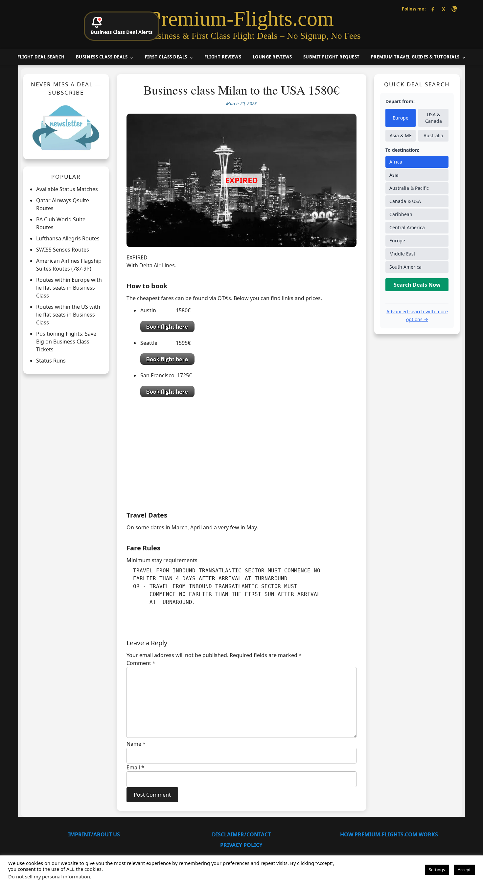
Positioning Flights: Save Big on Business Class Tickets (66, 341)
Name (136, 743)
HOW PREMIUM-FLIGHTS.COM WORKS (389, 834)
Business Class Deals (101, 57)
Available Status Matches (67, 189)
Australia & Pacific (409, 188)
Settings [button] (437, 870)
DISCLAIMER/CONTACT (241, 834)
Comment (140, 663)
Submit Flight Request (331, 57)
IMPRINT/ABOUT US (94, 834)
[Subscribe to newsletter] (66, 127)
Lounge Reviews (272, 57)
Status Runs (51, 361)
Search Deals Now (417, 285)
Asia (394, 175)
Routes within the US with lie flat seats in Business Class (68, 314)
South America (405, 267)
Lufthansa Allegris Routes (68, 238)
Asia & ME (401, 136)
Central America (407, 228)
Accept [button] (464, 870)
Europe (400, 118)
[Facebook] (433, 9)
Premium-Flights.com (242, 18)
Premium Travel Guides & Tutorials (415, 57)
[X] (443, 9)
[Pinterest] (454, 9)
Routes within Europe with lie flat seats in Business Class (69, 287)
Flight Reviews (222, 57)
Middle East (402, 254)
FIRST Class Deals (166, 57)
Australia (433, 136)
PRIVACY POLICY (241, 845)
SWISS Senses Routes (62, 250)
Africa (395, 162)
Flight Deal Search (41, 57)
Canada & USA (405, 201)
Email (135, 767)
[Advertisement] (241, 452)
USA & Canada (433, 118)
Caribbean (400, 214)
